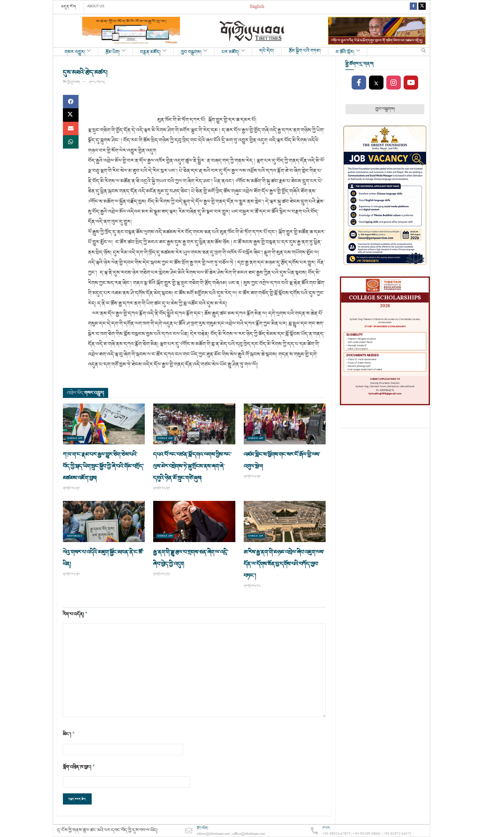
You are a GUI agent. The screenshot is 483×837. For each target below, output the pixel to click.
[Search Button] (423, 52)
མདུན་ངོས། (68, 7)
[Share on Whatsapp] (71, 142)
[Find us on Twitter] (422, 7)
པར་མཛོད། (230, 52)
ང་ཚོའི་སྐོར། (345, 52)
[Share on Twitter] (71, 115)
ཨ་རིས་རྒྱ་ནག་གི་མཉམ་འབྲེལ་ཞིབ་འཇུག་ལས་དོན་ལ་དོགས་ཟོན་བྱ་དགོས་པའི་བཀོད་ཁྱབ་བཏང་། (284, 564)
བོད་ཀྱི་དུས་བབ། (71, 82)
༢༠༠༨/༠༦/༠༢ (97, 82)
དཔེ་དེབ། (266, 51)
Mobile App (74, 438)
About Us (95, 6)
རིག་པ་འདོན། (75, 614)
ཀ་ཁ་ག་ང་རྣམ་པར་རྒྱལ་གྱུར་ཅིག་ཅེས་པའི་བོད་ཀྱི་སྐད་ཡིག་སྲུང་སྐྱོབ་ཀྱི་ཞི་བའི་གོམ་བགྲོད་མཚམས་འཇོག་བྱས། (103, 466)
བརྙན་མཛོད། (150, 52)
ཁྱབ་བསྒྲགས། (191, 52)
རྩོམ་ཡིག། (112, 52)
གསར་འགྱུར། (75, 52)
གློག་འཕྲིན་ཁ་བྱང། (79, 766)
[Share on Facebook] (71, 101)
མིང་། (69, 734)
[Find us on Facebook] (413, 7)
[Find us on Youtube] (411, 83)
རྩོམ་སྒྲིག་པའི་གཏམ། (305, 51)
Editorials (74, 536)
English (257, 7)
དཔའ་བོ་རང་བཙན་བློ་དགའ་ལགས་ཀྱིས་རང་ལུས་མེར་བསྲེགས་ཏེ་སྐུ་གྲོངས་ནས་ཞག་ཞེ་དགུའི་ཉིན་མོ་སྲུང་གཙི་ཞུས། (192, 466)
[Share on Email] (71, 128)
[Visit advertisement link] (131, 31)
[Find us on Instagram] (393, 83)
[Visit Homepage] (252, 31)
